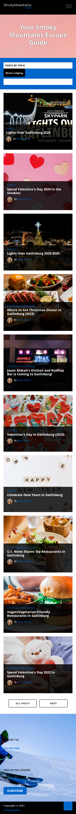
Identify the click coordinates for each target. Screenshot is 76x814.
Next (53, 703)
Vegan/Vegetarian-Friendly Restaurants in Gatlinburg (28, 614)
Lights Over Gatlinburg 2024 (28, 133)
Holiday (12, 430)
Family (10, 128)
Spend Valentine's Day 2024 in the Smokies (34, 191)
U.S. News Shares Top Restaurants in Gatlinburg (36, 553)
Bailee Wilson (23, 138)
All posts (23, 703)
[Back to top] (68, 806)
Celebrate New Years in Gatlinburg (35, 495)
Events (11, 185)
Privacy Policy (12, 810)
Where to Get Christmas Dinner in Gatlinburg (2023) (34, 312)
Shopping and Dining (21, 306)
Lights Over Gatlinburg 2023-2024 (33, 253)
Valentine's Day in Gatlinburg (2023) (35, 435)
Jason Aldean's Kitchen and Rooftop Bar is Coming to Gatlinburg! (35, 372)
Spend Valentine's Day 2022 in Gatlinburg (31, 674)
